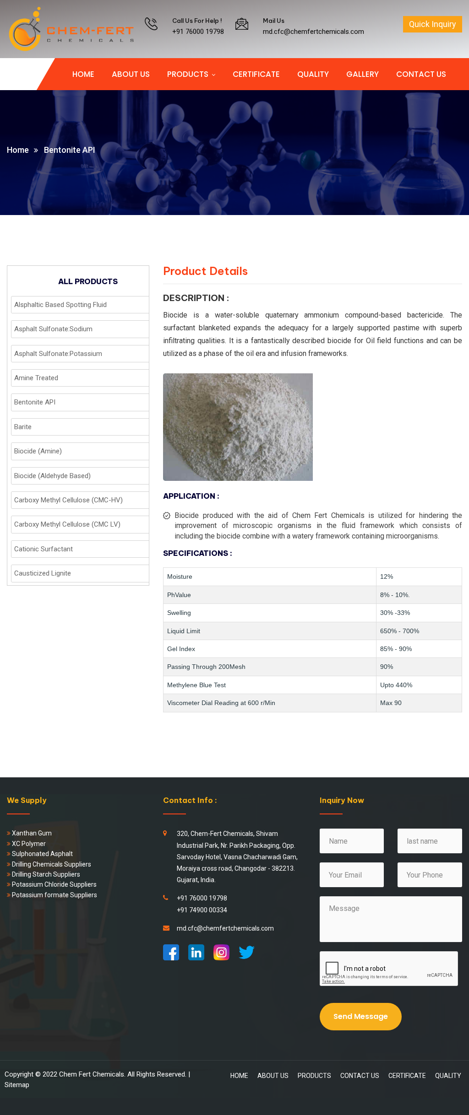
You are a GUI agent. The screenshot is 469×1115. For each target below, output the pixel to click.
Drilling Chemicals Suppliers (51, 864)
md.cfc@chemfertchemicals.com (313, 31)
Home (83, 74)
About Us (131, 74)
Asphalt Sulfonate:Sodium (53, 329)
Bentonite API (34, 402)
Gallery (362, 74)
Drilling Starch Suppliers (45, 874)
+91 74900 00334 (202, 910)
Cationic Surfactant (43, 549)
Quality (313, 74)
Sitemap (17, 1085)
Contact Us (421, 74)
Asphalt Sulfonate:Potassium (58, 354)
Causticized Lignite (42, 573)
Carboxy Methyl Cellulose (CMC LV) (67, 524)
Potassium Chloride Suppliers (54, 884)
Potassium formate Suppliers (54, 895)
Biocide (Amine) (38, 451)
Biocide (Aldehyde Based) (52, 476)
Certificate (256, 74)
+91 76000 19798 (198, 31)
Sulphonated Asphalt (42, 853)
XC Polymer (28, 843)
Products (187, 74)
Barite (23, 427)
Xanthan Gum (31, 833)
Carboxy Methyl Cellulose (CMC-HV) (68, 500)
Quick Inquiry (432, 24)
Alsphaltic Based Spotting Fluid (60, 305)
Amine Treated (36, 378)
